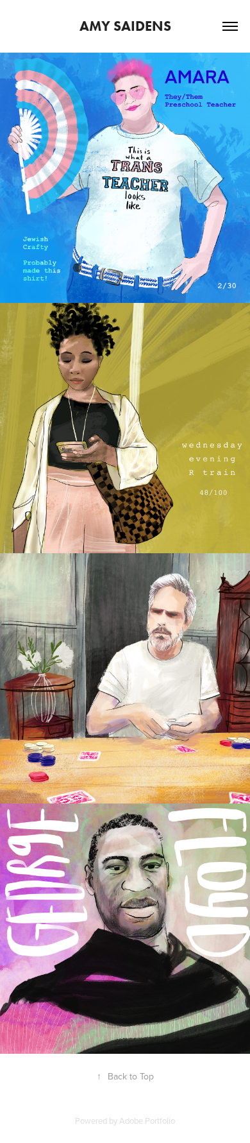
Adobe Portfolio (147, 1120)
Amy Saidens (125, 26)
